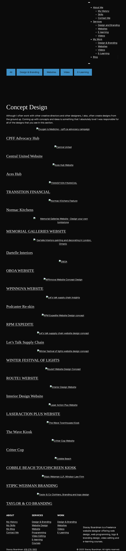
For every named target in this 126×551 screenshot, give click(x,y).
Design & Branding (107, 43)
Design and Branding (109, 25)
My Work (97, 39)
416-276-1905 (30, 549)
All (11, 72)
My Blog (10, 529)
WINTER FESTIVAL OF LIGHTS (32, 360)
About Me (98, 7)
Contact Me (104, 18)
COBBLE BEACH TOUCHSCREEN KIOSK (41, 468)
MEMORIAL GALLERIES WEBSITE (36, 231)
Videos (101, 35)
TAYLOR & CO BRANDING (29, 503)
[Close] (89, 63)
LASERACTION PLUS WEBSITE (33, 414)
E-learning (103, 32)
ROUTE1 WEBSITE (22, 378)
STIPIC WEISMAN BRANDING (32, 486)
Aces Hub (14, 174)
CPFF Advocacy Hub (22, 138)
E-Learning (103, 53)
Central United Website (24, 156)
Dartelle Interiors (19, 253)
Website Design (40, 525)
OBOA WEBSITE (20, 271)
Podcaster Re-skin (20, 306)
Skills (100, 14)
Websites (102, 28)
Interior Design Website (24, 396)
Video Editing (39, 536)
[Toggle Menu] (89, 2)
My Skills (10, 525)
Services (97, 21)
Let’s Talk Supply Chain (25, 342)
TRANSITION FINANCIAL (28, 192)
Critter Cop (15, 450)
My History (103, 11)
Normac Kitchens (19, 210)
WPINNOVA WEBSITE (24, 288)
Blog (95, 57)
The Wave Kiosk (19, 432)
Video (67, 72)
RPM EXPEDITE (19, 324)
